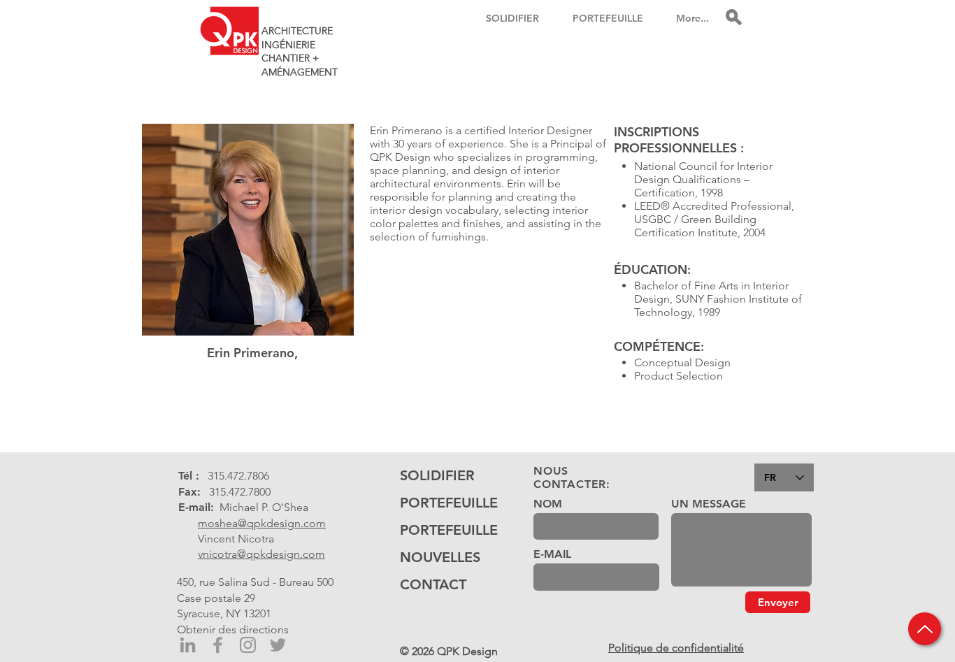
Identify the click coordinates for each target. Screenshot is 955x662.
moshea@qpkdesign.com (262, 523)
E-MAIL (552, 554)
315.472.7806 (238, 475)
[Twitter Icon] (278, 645)
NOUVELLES (440, 557)
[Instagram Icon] (248, 645)
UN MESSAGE (708, 504)
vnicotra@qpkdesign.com (261, 554)
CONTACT (433, 584)
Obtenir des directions (233, 629)
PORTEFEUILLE (443, 502)
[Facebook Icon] (218, 645)
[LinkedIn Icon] (188, 645)
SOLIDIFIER (437, 475)
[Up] (924, 628)
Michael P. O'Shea (264, 507)
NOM (547, 504)
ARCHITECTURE (297, 30)
